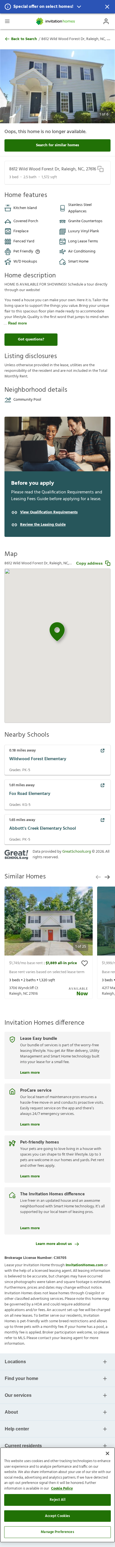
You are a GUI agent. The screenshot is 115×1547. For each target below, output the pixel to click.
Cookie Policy (62, 1489)
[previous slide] (98, 877)
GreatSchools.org (76, 851)
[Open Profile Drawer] (106, 21)
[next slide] (107, 877)
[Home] (56, 21)
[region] (57, 1495)
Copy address (89, 563)
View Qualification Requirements (49, 512)
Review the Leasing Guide (43, 524)
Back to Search (24, 39)
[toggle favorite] (84, 963)
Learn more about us (54, 1244)
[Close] (107, 1453)
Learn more (30, 1072)
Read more (17, 323)
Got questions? (31, 339)
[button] (57, 6)
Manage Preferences (57, 1532)
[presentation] (48, 943)
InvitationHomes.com (84, 1265)
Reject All (57, 1500)
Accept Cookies (57, 1516)
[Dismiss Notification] (107, 6)
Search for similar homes (57, 145)
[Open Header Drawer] (7, 21)
